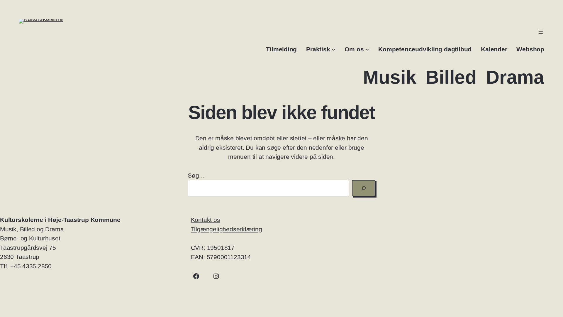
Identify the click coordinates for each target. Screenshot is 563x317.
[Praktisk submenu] (333, 49)
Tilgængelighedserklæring (226, 229)
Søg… (196, 175)
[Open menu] (540, 31)
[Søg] (363, 188)
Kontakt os (205, 219)
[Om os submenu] (367, 49)
